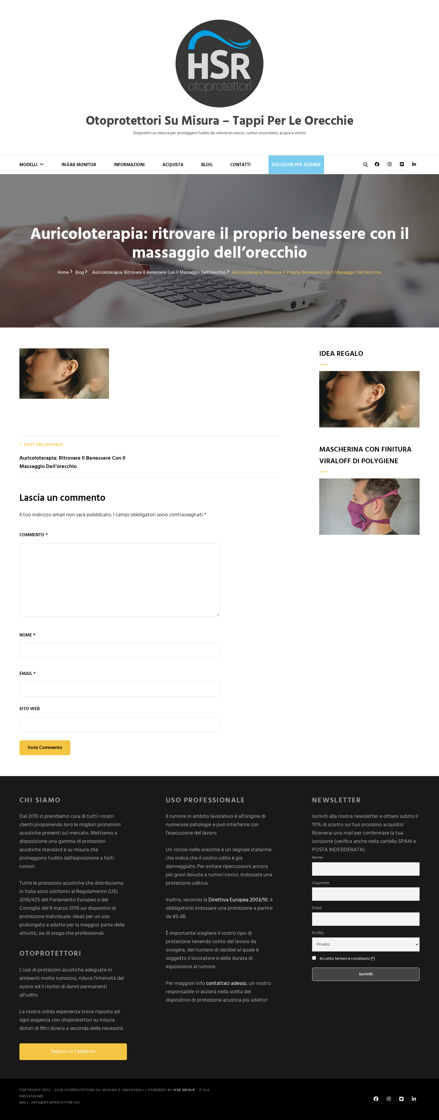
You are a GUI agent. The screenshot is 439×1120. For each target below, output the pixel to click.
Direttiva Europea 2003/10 (238, 900)
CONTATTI (240, 165)
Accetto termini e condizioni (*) (347, 958)
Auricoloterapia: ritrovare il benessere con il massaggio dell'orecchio (159, 272)
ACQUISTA (172, 165)
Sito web (29, 709)
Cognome (320, 883)
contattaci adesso (226, 983)
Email (27, 673)
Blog (79, 272)
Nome (27, 635)
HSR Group (184, 1090)
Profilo (318, 933)
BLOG (206, 165)
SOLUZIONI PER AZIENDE (296, 165)
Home (63, 272)
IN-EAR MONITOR (79, 165)
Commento (33, 535)
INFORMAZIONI (129, 165)
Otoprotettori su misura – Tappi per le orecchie (219, 122)
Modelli (28, 165)
